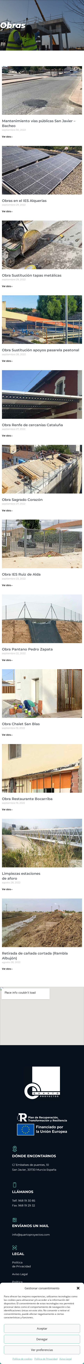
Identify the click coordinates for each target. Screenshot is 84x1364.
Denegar (42, 1339)
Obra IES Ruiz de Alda (21, 574)
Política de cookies (22, 1358)
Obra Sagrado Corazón (22, 500)
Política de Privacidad (45, 1358)
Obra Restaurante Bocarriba (27, 799)
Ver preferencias (42, 1350)
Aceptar (42, 1328)
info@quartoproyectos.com (31, 1234)
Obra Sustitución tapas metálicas (31, 275)
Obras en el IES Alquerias (24, 201)
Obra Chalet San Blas (21, 724)
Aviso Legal (65, 1358)
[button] (78, 1288)
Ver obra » (7, 136)
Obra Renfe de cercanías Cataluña (32, 425)
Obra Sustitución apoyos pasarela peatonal (40, 350)
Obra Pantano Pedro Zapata (27, 649)
